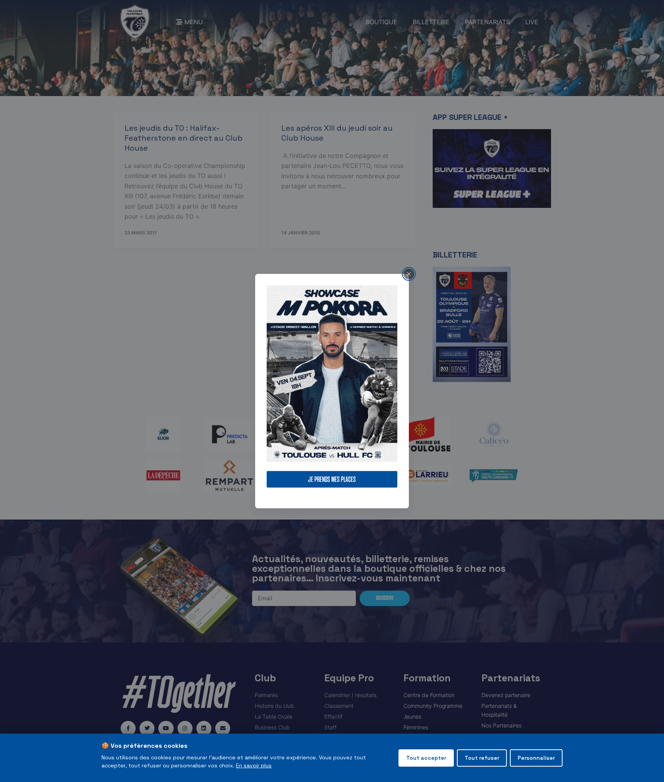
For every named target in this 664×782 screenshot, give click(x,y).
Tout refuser (482, 757)
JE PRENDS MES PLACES (332, 479)
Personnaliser (536, 757)
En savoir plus (254, 765)
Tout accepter (426, 757)
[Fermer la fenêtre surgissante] (408, 273)
